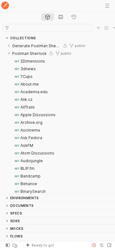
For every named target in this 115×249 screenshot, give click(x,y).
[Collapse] (9, 53)
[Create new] (98, 28)
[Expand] (9, 45)
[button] (56, 245)
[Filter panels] (7, 28)
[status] (15, 245)
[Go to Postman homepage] (5, 6)
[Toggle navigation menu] (107, 6)
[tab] (47, 17)
